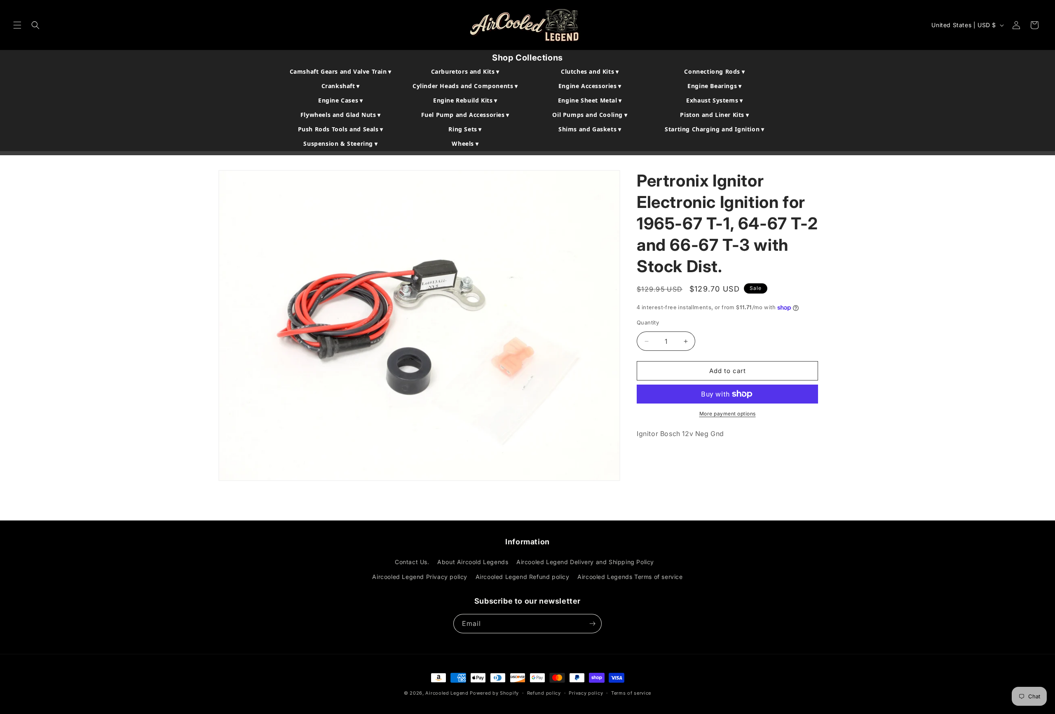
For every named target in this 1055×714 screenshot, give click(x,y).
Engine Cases (340, 100)
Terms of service (631, 693)
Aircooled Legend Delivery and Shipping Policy (585, 561)
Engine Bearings (714, 86)
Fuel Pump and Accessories (465, 115)
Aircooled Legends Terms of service (629, 576)
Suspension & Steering (340, 143)
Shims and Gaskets (589, 129)
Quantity (648, 322)
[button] (17, 25)
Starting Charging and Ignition (714, 129)
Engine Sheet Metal (590, 100)
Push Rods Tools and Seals (340, 129)
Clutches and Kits (590, 71)
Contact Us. (412, 561)
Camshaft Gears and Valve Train (341, 71)
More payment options (727, 414)
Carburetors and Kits (465, 71)
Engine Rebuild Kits (465, 100)
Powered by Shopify (494, 693)
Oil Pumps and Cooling (589, 115)
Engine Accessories (589, 86)
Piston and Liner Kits (714, 115)
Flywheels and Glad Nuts (340, 115)
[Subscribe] (592, 623)
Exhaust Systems (714, 100)
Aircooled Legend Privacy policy (419, 576)
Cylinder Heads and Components (465, 86)
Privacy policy (586, 693)
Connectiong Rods (714, 71)
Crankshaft (340, 86)
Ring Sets (465, 129)
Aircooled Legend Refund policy (523, 576)
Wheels (465, 143)
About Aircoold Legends (472, 561)
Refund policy (544, 693)
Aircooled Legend (446, 693)
